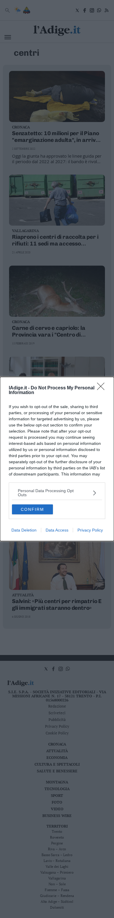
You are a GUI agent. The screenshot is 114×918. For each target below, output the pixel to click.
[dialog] (57, 459)
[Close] (102, 388)
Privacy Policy (90, 530)
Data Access (57, 530)
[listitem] (57, 493)
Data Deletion (24, 530)
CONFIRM (32, 509)
